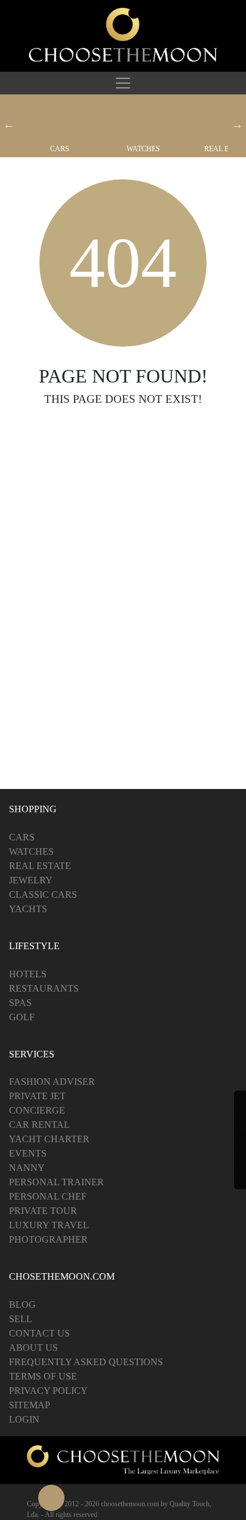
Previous (9, 124)
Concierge (37, 1110)
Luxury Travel (49, 1225)
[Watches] (143, 119)
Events (28, 1153)
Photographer (48, 1239)
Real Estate (40, 866)
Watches (143, 149)
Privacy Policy (48, 1391)
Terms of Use (43, 1376)
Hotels (28, 974)
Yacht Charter (49, 1139)
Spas (20, 1003)
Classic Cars (43, 894)
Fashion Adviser (52, 1081)
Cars (59, 149)
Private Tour (43, 1211)
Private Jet (37, 1096)
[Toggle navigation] (123, 83)
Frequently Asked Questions (86, 1362)
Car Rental (39, 1125)
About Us (33, 1347)
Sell (20, 1319)
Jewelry (31, 880)
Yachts (28, 909)
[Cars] (60, 119)
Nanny (27, 1168)
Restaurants (44, 988)
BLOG (22, 1304)
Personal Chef (48, 1196)
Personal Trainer (56, 1182)
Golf (22, 1017)
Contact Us (39, 1333)
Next (237, 124)
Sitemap (29, 1405)
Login (24, 1419)
